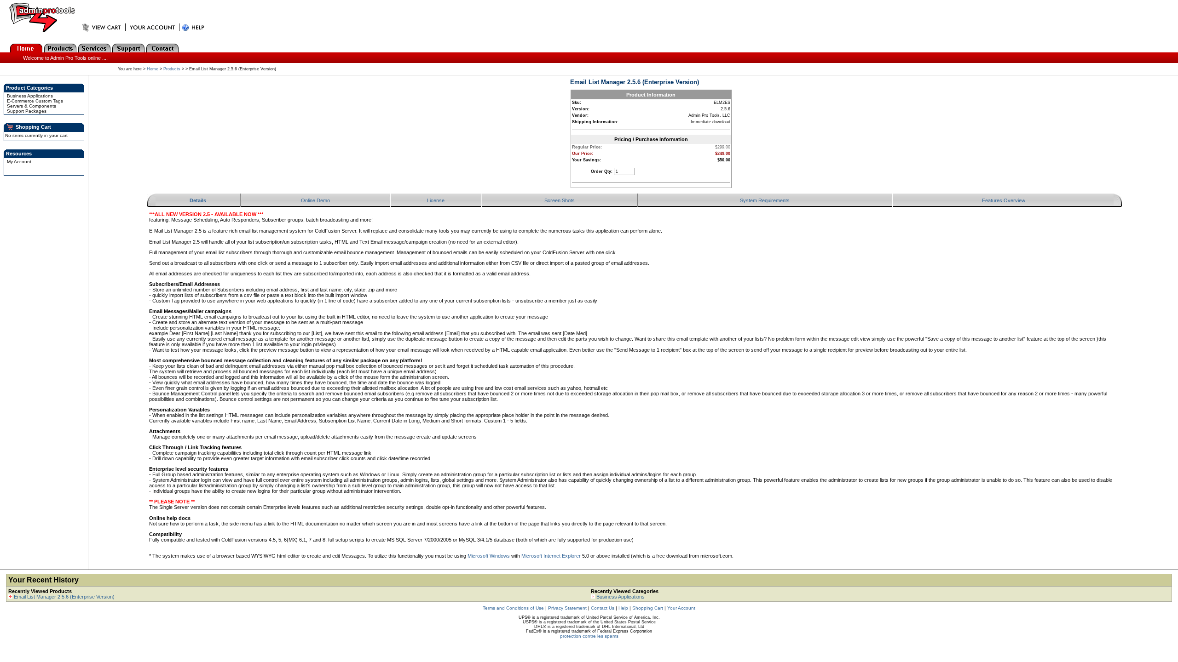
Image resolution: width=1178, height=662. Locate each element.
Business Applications (30, 95)
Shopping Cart (647, 608)
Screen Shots (559, 200)
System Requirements (765, 200)
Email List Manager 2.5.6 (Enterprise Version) (64, 596)
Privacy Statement (567, 608)
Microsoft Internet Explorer (551, 556)
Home (152, 69)
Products (171, 69)
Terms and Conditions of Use (513, 608)
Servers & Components (31, 105)
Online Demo (315, 200)
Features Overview (1003, 200)
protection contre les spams (589, 636)
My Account (19, 161)
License (436, 200)
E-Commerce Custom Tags (35, 100)
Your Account (681, 608)
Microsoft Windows (489, 556)
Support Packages (26, 111)
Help (623, 608)
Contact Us (602, 608)
